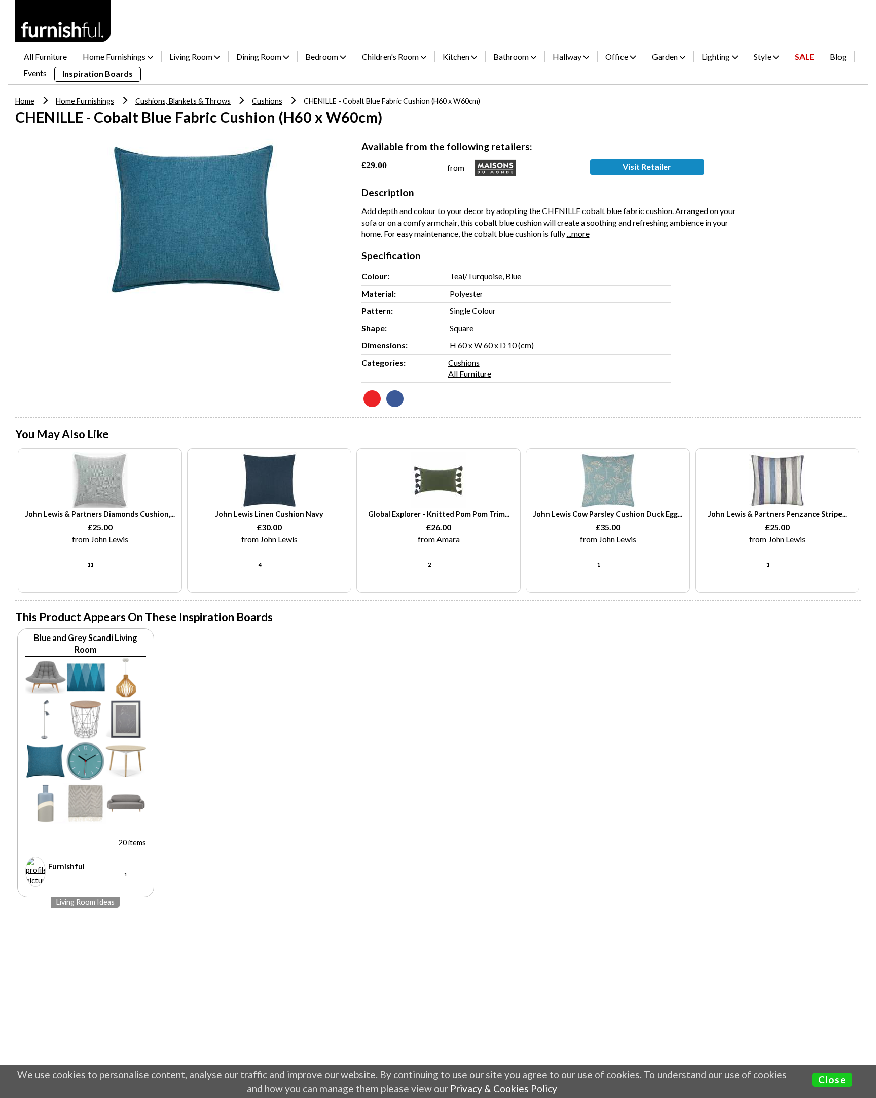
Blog (838, 56)
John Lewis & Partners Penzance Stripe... (777, 514)
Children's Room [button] (391, 56)
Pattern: (377, 310)
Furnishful (66, 866)
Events (35, 73)
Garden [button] (665, 56)
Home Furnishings (85, 101)
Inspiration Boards (97, 73)
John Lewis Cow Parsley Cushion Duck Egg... (607, 514)
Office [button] (617, 56)
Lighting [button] (717, 56)
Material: (378, 293)
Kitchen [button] (457, 56)
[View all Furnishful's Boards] (35, 872)
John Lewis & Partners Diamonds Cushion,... (100, 514)
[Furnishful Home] (63, 21)
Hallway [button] (568, 56)
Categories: (383, 362)
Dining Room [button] (259, 56)
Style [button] (763, 56)
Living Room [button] (191, 56)
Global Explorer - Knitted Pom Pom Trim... (438, 514)
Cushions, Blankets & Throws (183, 101)
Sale (804, 56)
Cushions (267, 101)
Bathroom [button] (511, 56)
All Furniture (45, 56)
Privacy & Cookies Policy (503, 1088)
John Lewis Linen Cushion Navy (269, 514)
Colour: (375, 276)
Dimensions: (384, 345)
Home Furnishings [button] (115, 56)
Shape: (374, 328)
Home (24, 101)
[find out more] (100, 480)
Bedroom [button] (322, 56)
